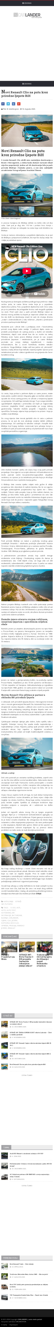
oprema (4, 925)
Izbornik (28, 3)
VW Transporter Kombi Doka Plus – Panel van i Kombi (29, 1295)
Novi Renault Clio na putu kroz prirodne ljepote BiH (27, 1064)
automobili (6, 913)
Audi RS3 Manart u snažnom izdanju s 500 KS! (26, 1153)
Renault (11, 928)
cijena (3, 920)
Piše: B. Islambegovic (10, 109)
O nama (4, 1325)
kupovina (5, 923)
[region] (27, 195)
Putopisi (9, 904)
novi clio (15, 923)
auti (18, 907)
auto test (11, 910)
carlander (13, 918)
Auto (3, 910)
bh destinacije (8, 914)
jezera (14, 920)
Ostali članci (27, 1075)
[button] (4, 190)
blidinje (4, 918)
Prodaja (12, 925)
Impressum (13, 1325)
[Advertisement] (27, 50)
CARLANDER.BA (20, 1322)
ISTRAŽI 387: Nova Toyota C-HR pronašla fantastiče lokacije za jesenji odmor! (26, 960)
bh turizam (17, 915)
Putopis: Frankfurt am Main (8, 956)
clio (9, 920)
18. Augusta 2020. (28, 109)
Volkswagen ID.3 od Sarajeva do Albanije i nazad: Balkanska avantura (44, 960)
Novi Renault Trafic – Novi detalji (21, 1264)
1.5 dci (13, 907)
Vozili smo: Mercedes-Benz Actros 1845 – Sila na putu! (29, 1274)
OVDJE (38, 893)
